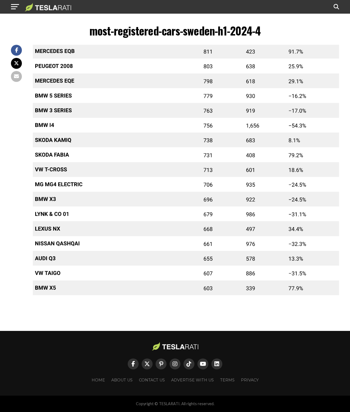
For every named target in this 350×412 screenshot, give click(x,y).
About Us (122, 380)
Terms (227, 380)
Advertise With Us (192, 380)
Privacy (250, 380)
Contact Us (152, 380)
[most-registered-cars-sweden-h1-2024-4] (186, 294)
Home (98, 380)
